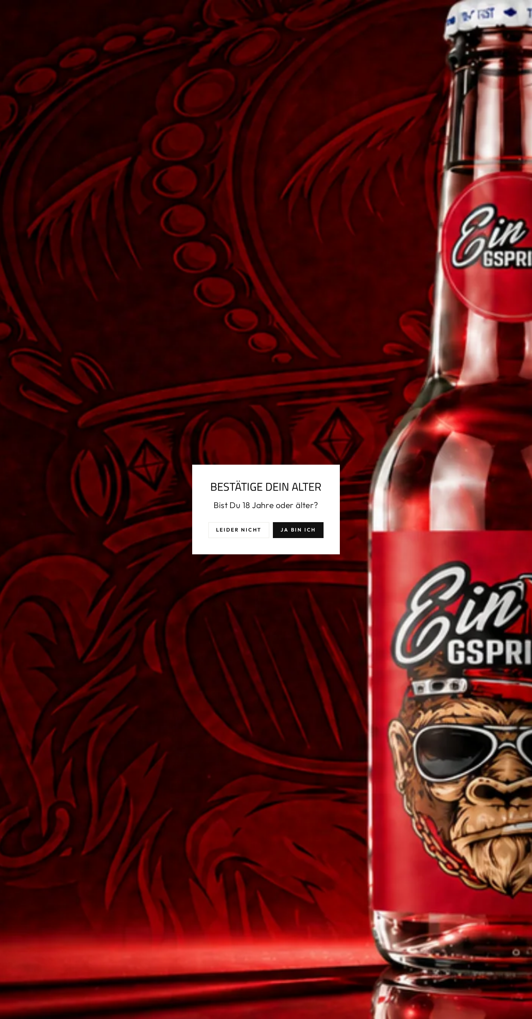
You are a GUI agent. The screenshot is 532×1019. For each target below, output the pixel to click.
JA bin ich (298, 529)
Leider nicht (239, 529)
